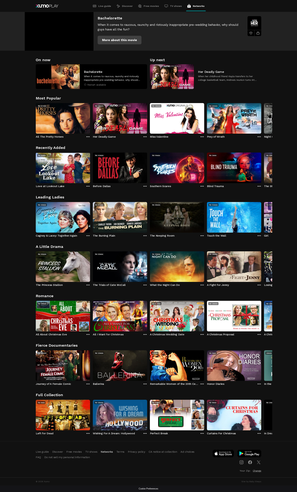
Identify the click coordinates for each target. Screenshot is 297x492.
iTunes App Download (223, 454)
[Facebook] (250, 462)
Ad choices (187, 451)
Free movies (151, 6)
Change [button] (257, 470)
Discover (127, 6)
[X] (258, 462)
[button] (119, 40)
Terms (120, 451)
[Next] (261, 117)
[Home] (47, 6)
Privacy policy (136, 451)
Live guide (104, 6)
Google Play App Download (249, 454)
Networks (199, 6)
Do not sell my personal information (67, 457)
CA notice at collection (163, 451)
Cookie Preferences (148, 488)
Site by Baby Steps (251, 481)
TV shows (176, 6)
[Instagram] (241, 462)
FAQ (38, 457)
